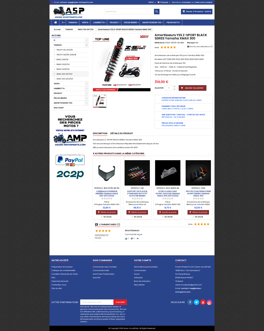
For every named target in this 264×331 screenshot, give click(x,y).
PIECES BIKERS (130, 22)
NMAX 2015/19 (62, 59)
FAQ (53, 277)
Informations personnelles (146, 267)
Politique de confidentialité (63, 270)
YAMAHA (72, 22)
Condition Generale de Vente (65, 274)
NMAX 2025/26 (63, 69)
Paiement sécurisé (60, 281)
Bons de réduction (142, 281)
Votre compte (142, 260)
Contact (180, 260)
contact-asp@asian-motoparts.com (76, 2)
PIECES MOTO (173, 22)
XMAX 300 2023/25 (65, 78)
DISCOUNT (59, 107)
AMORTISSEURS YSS (151, 22)
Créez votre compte (203, 2)
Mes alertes (139, 284)
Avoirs (137, 274)
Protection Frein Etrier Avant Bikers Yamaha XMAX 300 (198, 193)
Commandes (140, 270)
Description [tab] (100, 133)
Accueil (56, 35)
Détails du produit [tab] (121, 133)
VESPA (85, 22)
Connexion (186, 2)
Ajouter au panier (192, 87)
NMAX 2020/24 (63, 64)
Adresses (138, 277)
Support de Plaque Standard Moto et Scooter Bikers (137, 193)
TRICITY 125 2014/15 (65, 50)
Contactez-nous (59, 284)
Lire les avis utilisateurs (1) (200, 46)
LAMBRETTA (99, 22)
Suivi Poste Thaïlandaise (103, 274)
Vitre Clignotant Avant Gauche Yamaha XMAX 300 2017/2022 (168, 193)
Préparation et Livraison (62, 267)
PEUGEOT (114, 22)
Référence (159, 42)
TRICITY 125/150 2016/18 (66, 54)
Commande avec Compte (105, 267)
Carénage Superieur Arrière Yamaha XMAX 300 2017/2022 (106, 193)
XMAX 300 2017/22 (64, 74)
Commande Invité (101, 270)
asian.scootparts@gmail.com (188, 284)
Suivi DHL (96, 277)
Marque (191, 42)
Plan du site (57, 288)
